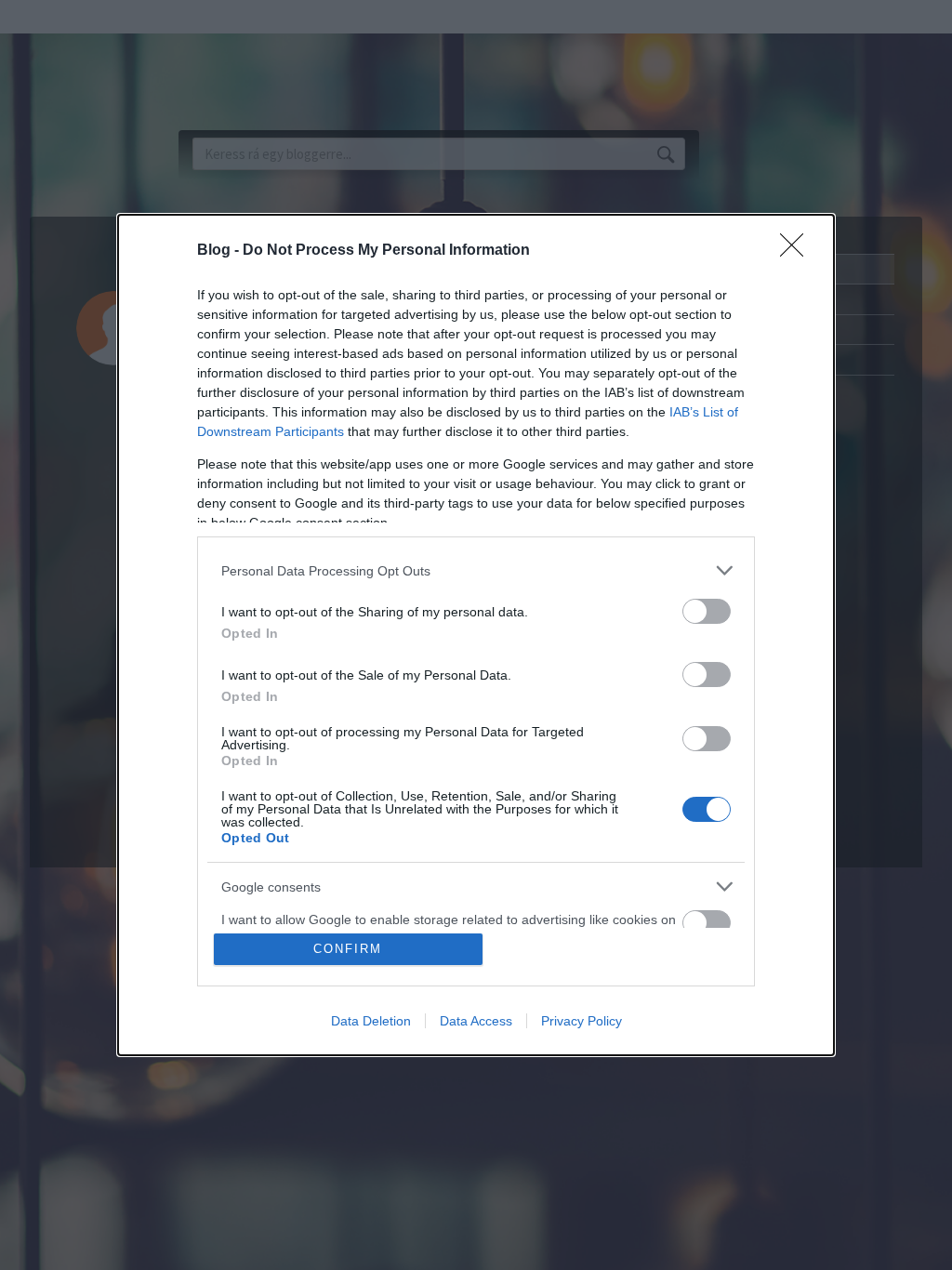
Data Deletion (371, 1020)
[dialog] (476, 635)
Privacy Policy (581, 1020)
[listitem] (476, 570)
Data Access (476, 1020)
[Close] (797, 251)
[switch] (706, 611)
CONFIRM (347, 949)
